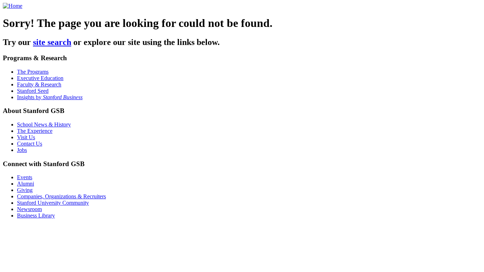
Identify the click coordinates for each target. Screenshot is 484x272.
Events (24, 177)
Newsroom (29, 209)
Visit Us (26, 137)
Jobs (22, 150)
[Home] (12, 6)
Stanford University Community (53, 203)
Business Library (36, 215)
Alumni (25, 184)
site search (52, 42)
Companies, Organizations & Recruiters (61, 196)
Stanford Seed (33, 91)
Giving (25, 190)
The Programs (33, 72)
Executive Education (40, 78)
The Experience (34, 131)
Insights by (50, 97)
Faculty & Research (39, 84)
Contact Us (29, 144)
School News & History (44, 124)
